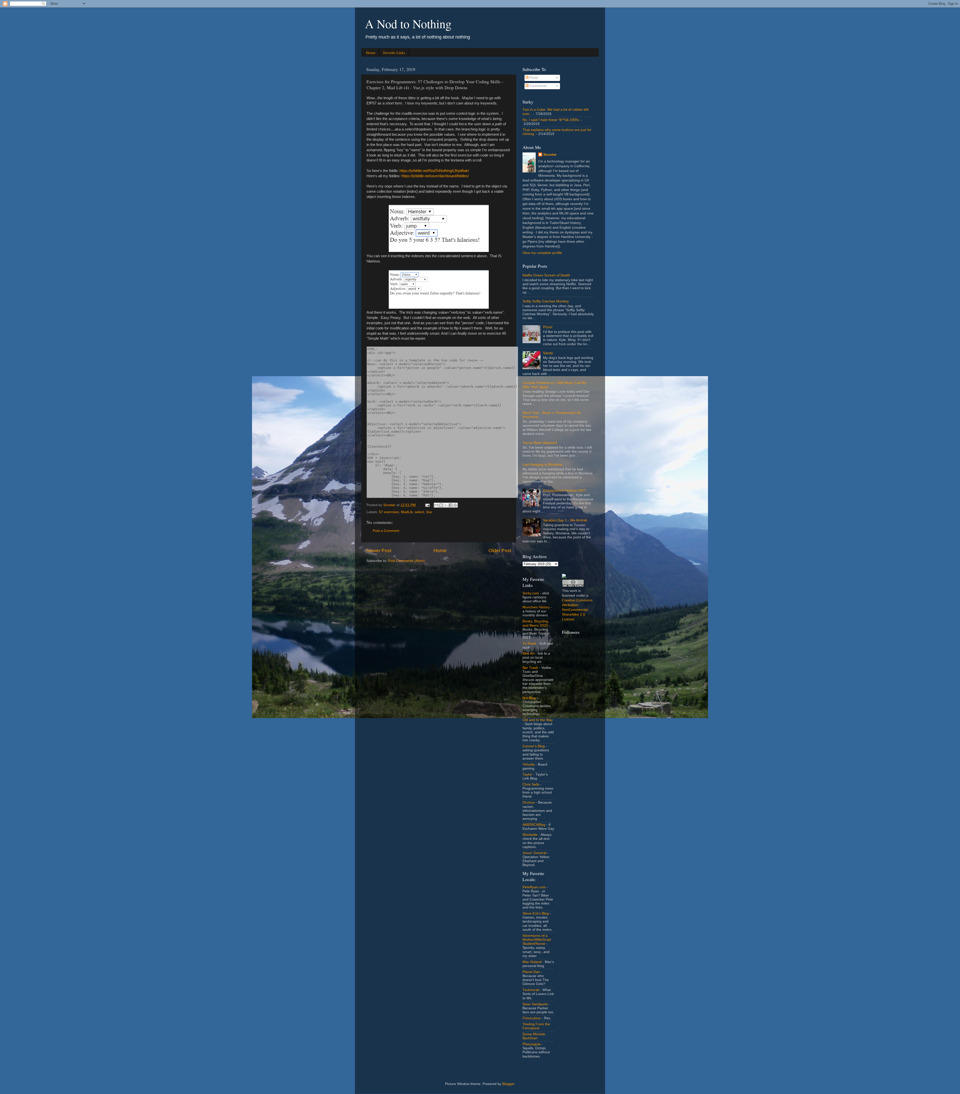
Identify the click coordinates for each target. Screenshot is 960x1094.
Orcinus (528, 802)
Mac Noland (532, 962)
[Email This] (436, 505)
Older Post (499, 550)
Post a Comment (386, 531)
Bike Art (528, 653)
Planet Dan (531, 972)
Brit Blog (529, 698)
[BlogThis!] (441, 505)
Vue (429, 512)
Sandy (548, 353)
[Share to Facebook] (450, 505)
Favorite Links (394, 52)
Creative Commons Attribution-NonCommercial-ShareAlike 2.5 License (577, 609)
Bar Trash (530, 668)
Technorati (530, 990)
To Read (529, 643)
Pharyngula (531, 1044)
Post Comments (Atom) (406, 561)
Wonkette (530, 835)
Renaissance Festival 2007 (564, 490)
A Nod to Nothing (408, 23)
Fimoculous (531, 1018)
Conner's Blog (533, 746)
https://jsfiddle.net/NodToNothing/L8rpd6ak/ (434, 171)
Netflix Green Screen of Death (546, 275)
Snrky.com (530, 593)
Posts (533, 77)
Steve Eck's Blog (535, 913)
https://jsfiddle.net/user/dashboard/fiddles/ (435, 176)
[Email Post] (427, 505)
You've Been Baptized (539, 443)
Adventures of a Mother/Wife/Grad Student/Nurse (536, 940)
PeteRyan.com (534, 887)
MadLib (407, 512)
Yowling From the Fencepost (536, 1026)
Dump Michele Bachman (533, 1036)
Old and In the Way (537, 720)
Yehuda (528, 764)
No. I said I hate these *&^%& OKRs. (551, 120)
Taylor (527, 774)
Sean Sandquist (535, 1004)
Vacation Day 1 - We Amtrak (565, 520)
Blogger (508, 1084)
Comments (537, 86)
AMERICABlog (533, 825)
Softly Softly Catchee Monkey (545, 301)
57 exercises (389, 512)
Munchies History (536, 607)
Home (371, 52)
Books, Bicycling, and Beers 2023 (535, 623)
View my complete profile (542, 253)
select (419, 512)
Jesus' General (534, 853)
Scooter (549, 154)
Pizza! (547, 327)
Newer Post (378, 550)
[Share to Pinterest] (455, 505)
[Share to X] (445, 505)
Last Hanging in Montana (542, 464)
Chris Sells (530, 784)
